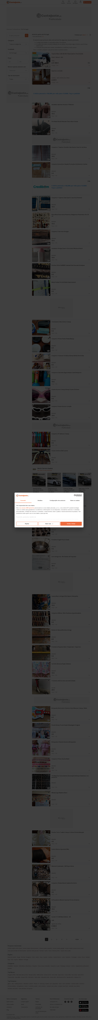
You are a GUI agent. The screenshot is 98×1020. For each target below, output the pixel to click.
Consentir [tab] (23, 500)
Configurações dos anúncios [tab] (57, 500)
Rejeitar (27, 523)
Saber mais (48, 523)
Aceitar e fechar (71, 523)
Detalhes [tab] (40, 500)
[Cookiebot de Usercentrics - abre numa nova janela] (75, 495)
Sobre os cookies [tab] (75, 500)
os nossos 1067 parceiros (27, 508)
